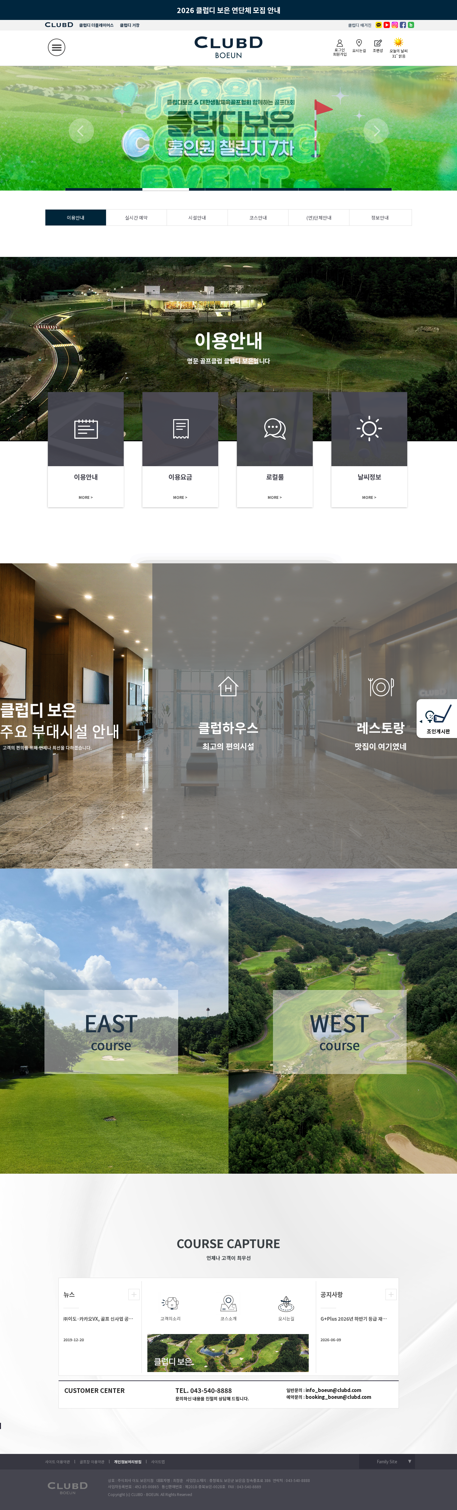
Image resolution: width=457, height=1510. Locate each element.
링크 (86, 449)
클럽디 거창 (130, 25)
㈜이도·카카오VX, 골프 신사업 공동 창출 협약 (98, 1319)
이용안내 (75, 217)
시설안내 (197, 217)
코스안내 (258, 217)
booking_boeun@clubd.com (338, 1397)
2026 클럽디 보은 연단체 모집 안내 (228, 10)
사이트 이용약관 (57, 1461)
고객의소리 (170, 1318)
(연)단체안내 (318, 217)
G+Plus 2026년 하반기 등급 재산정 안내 (355, 1319)
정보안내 (380, 217)
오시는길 (286, 1318)
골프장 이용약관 (92, 1461)
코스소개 (228, 1318)
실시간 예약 (136, 217)
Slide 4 (88, 189)
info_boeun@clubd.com (333, 1390)
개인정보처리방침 (127, 1461)
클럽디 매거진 (360, 25)
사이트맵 (158, 1461)
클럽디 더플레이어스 (96, 25)
